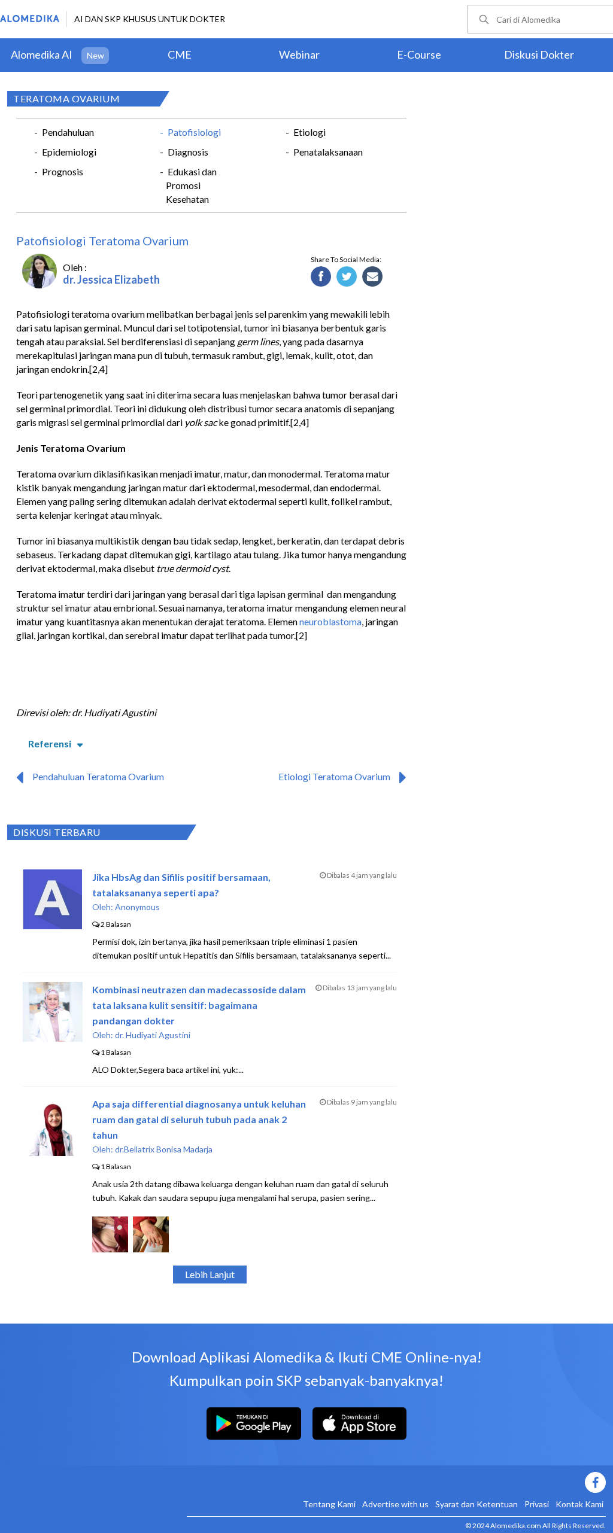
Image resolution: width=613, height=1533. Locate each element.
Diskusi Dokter (539, 54)
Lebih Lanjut (210, 1274)
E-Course (419, 54)
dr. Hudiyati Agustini (152, 1035)
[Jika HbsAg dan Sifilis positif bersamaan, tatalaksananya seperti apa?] (52, 925)
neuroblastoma (330, 621)
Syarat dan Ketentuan (476, 1504)
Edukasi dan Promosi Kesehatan (191, 185)
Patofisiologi (194, 132)
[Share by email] (372, 277)
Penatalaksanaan (328, 151)
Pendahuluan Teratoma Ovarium (98, 776)
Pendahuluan (68, 132)
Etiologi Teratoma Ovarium (334, 776)
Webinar (299, 54)
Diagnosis (188, 151)
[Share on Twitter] (346, 277)
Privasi (536, 1504)
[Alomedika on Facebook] (396, 1482)
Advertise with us (395, 1504)
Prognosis (62, 171)
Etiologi (309, 132)
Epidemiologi (69, 151)
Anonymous (137, 907)
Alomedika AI (41, 54)
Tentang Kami (329, 1504)
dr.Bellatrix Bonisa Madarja (164, 1149)
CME (180, 54)
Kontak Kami (579, 1504)
